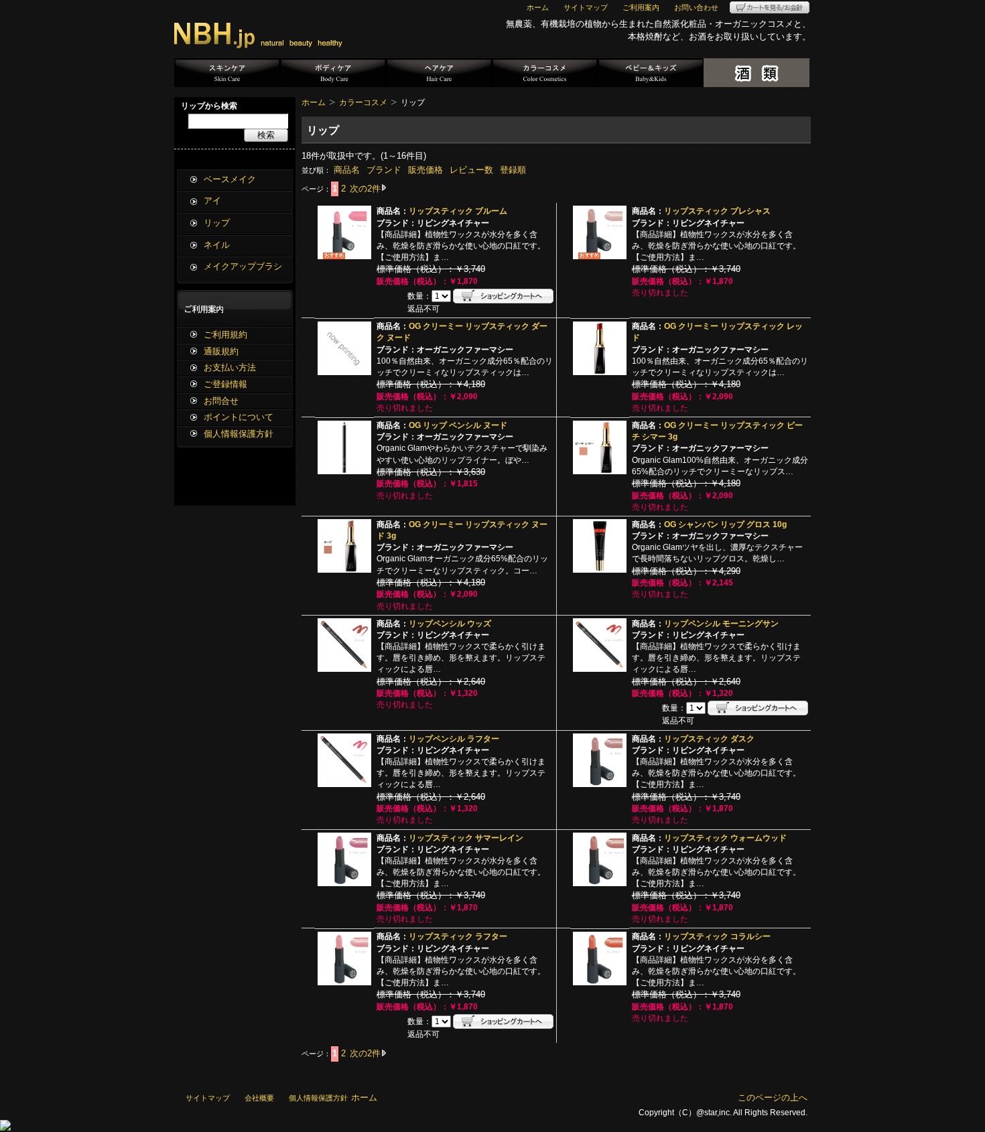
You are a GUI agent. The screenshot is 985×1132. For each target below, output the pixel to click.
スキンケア (227, 72)
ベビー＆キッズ (651, 72)
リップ (217, 223)
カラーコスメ (545, 72)
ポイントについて (238, 417)
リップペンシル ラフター (454, 739)
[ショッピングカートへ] (503, 296)
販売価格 (425, 170)
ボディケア (333, 72)
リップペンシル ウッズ (450, 623)
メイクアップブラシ (243, 266)
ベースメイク (230, 179)
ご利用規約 (225, 335)
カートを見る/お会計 (769, 7)
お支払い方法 (230, 367)
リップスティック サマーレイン (466, 838)
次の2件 (365, 189)
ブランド (384, 170)
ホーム (538, 7)
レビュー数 (471, 170)
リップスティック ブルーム (458, 211)
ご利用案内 (640, 7)
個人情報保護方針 (238, 434)
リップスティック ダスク (709, 739)
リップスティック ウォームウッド (725, 838)
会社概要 (259, 1098)
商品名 (347, 170)
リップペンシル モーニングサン (721, 623)
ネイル (217, 245)
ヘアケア (439, 72)
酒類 (756, 72)
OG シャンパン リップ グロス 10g (725, 524)
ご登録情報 (225, 384)
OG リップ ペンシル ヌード (458, 425)
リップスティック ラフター (458, 936)
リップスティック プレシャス (717, 211)
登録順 (513, 170)
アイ (212, 201)
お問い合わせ (696, 7)
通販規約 (221, 351)
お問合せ (221, 401)
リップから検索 (209, 106)
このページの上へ (772, 1097)
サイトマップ (586, 7)
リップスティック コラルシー (717, 936)
